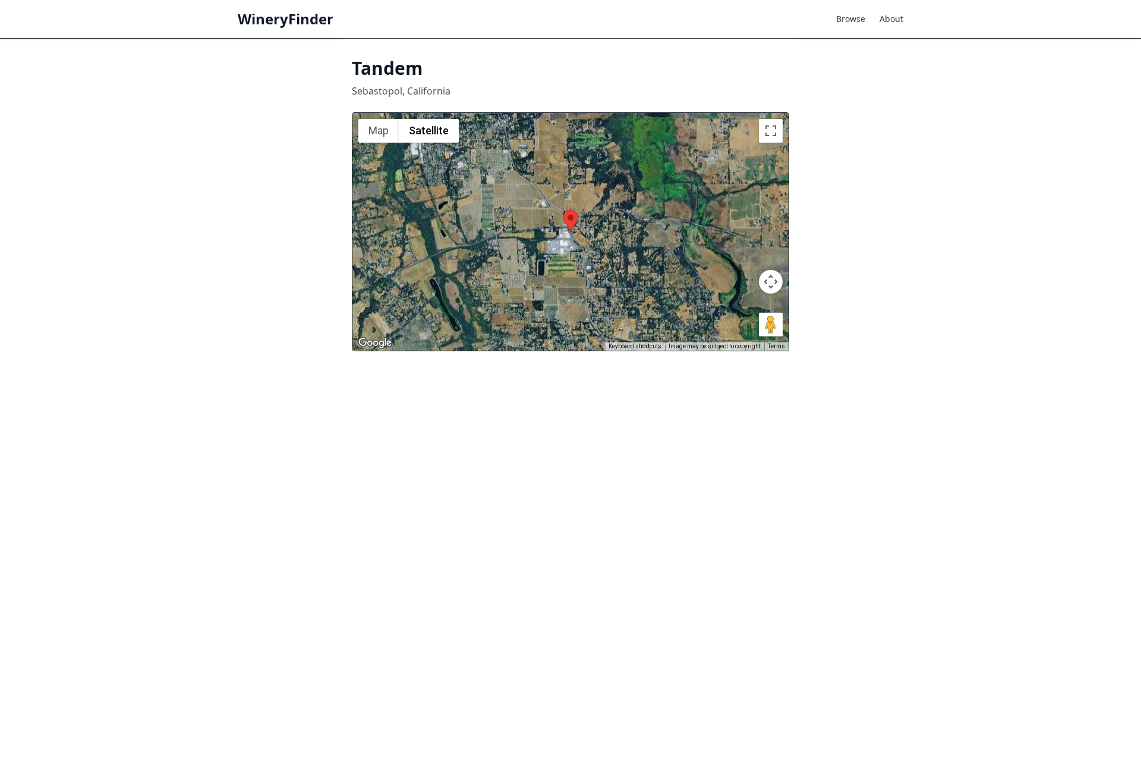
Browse (850, 18)
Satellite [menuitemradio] (429, 130)
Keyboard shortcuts (635, 346)
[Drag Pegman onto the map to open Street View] (771, 324)
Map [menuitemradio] (378, 130)
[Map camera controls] (771, 282)
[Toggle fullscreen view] (771, 131)
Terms (776, 346)
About (891, 18)
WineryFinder (285, 19)
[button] (570, 221)
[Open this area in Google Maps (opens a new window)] (375, 343)
